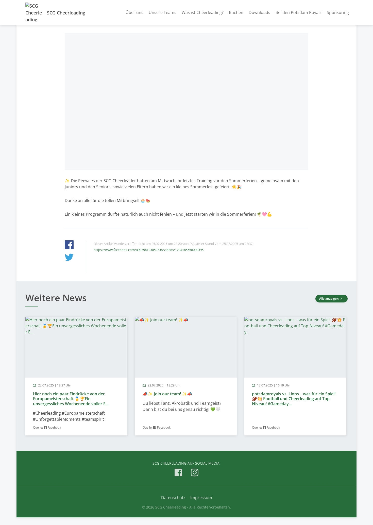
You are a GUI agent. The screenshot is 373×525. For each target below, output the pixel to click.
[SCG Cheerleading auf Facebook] (178, 473)
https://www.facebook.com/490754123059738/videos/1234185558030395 (149, 249)
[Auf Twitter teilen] (69, 258)
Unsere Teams (162, 12)
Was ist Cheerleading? (203, 12)
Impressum (201, 497)
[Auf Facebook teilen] (69, 245)
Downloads (259, 12)
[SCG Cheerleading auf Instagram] (194, 473)
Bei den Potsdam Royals (298, 12)
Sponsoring (338, 12)
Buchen (236, 12)
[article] (76, 376)
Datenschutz (173, 497)
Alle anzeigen (329, 298)
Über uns (134, 12)
